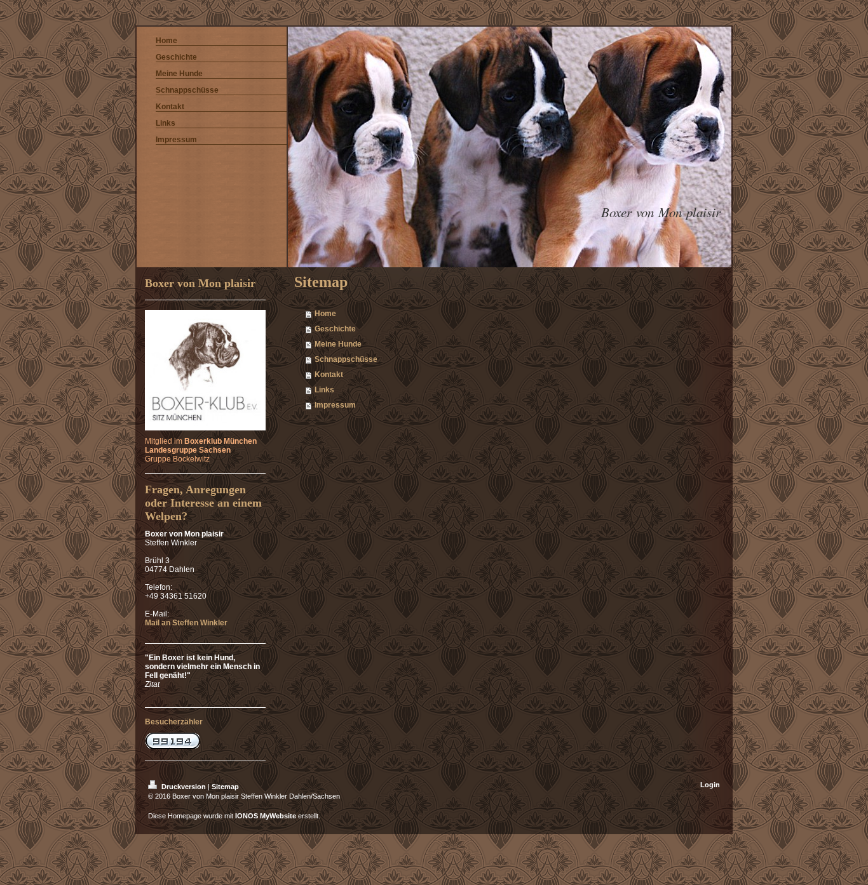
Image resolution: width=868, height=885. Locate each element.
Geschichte (335, 328)
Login (710, 785)
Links (324, 389)
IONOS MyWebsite (265, 816)
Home (325, 313)
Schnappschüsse (346, 359)
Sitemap (225, 786)
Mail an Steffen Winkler (186, 622)
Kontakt (329, 374)
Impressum (335, 405)
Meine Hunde (338, 344)
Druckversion (183, 786)
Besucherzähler (174, 721)
